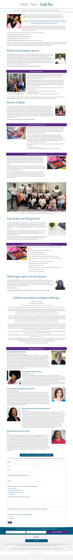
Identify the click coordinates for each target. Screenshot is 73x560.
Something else (12, 494)
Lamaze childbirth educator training (16, 490)
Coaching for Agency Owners (57, 548)
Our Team (40, 10)
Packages (45, 10)
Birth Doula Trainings (14, 548)
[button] (57, 532)
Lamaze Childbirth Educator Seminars (36, 548)
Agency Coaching (51, 10)
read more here (38, 40)
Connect (57, 10)
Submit (9, 522)
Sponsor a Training (33, 10)
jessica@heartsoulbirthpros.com (37, 458)
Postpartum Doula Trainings (23, 548)
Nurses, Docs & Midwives (47, 548)
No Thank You (11, 518)
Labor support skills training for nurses (16, 492)
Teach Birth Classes (25, 10)
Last (38, 466)
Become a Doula (17, 10)
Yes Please (11, 516)
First (9, 466)
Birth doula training (12, 488)
